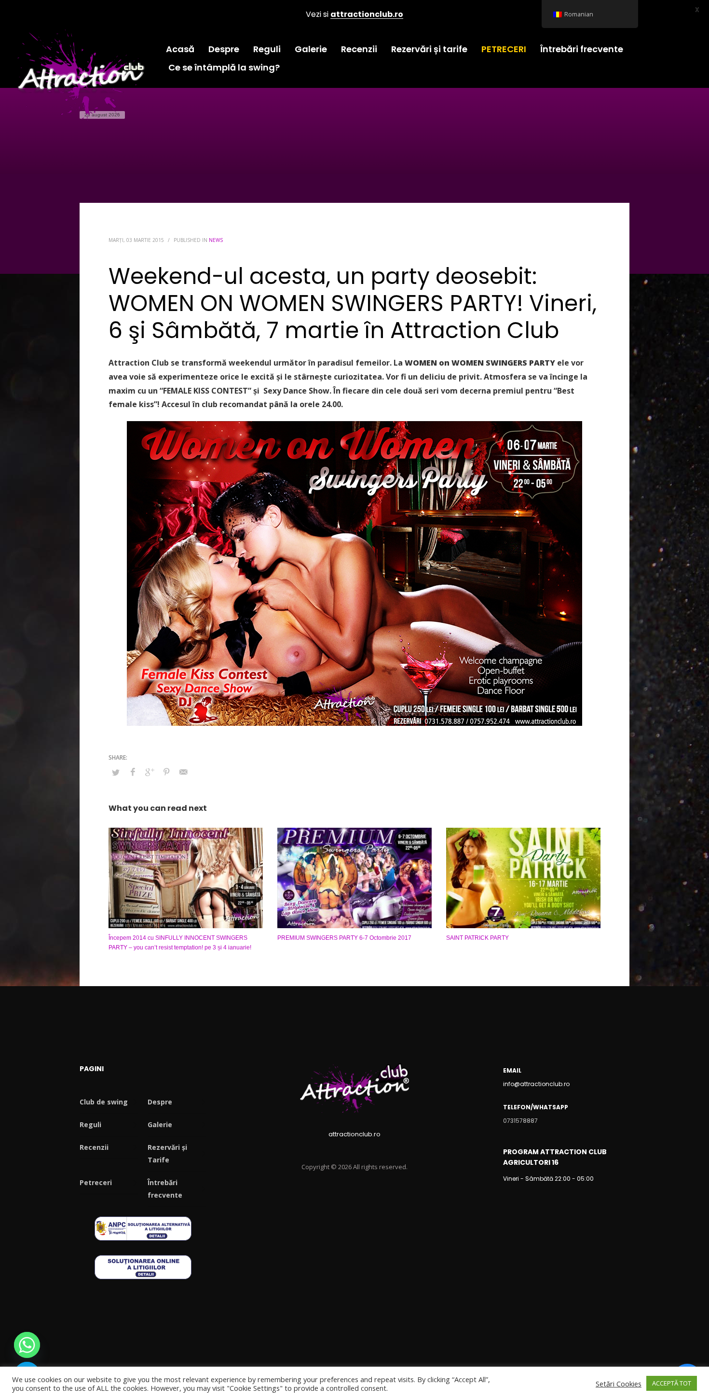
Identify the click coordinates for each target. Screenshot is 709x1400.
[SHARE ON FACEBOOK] (132, 771)
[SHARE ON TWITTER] (116, 772)
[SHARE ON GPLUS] (149, 771)
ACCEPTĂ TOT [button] (671, 1383)
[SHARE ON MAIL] (183, 771)
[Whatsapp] (27, 1345)
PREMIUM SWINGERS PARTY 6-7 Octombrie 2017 (344, 937)
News (216, 240)
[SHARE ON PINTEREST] (166, 771)
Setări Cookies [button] (618, 1383)
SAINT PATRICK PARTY (477, 937)
